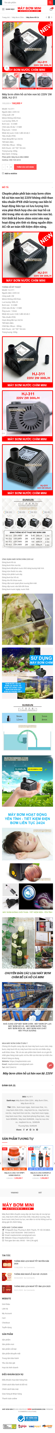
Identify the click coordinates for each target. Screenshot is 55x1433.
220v (13, 1107)
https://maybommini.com (22, 1238)
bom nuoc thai (37, 1107)
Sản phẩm (6, 1340)
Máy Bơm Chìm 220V (25, 1100)
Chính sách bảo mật (10, 1389)
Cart (4, 1318)
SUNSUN (36, 1122)
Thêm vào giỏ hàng (25, 167)
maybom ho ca (25, 1122)
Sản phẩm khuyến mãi (11, 1353)
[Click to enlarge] (6, 68)
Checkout (6, 1323)
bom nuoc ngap (23, 1107)
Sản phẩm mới (8, 1344)
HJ (45, 1107)
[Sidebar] (3, 433)
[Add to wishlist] (23, 1149)
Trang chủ (6, 17)
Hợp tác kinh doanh (10, 1367)
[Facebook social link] (23, 1129)
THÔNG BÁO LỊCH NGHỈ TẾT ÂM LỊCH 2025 (32, 1286)
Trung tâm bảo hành (10, 1358)
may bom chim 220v (14, 1110)
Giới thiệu (6, 1304)
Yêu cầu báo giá (8, 1363)
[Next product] (51, 17)
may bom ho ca (30, 1110)
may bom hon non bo (21, 1113)
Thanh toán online (9, 1398)
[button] (23, 1153)
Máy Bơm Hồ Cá (32, 17)
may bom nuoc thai (13, 1116)
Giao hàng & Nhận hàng (12, 1394)
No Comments (29, 1267)
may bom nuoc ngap (40, 1113)
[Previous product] (46, 17)
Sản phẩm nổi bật (9, 1349)
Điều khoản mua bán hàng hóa (14, 1380)
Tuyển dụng (7, 1327)
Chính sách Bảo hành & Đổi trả (14, 1384)
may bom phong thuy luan (33, 1116)
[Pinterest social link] (30, 1129)
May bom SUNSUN (26, 1119)
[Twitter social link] (27, 1129)
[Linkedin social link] (33, 1129)
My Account (7, 1313)
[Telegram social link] (37, 1129)
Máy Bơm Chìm (18, 17)
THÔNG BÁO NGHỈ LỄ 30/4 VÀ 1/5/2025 (30, 1274)
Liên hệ (5, 1309)
